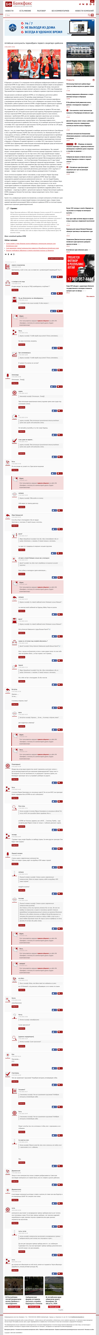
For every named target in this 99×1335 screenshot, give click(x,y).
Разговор (41, 11)
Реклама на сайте (89, 1329)
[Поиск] (89, 15)
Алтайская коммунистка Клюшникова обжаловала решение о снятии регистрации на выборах (80, 136)
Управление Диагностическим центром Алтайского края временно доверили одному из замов (78, 241)
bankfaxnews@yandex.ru (77, 1317)
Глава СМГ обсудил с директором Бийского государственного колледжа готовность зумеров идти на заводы (80, 288)
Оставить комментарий (56, 258)
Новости (9, 11)
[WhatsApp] (14, 254)
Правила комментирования (46, 1329)
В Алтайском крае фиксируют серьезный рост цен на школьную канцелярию (77, 169)
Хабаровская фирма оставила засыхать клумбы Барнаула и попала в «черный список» (78, 159)
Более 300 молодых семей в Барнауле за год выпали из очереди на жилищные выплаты (79, 210)
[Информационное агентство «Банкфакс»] (19, 4)
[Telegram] (80, 4)
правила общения (43, 321)
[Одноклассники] (93, 4)
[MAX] (90, 4)
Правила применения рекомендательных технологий (69, 1329)
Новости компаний (84, 11)
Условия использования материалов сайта (27, 1329)
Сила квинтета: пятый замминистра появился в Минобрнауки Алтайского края (32, 248)
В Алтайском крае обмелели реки (77, 250)
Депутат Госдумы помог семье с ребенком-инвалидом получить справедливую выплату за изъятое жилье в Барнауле (80, 123)
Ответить (15, 273)
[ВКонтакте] (83, 4)
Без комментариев (60, 11)
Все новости (90, 296)
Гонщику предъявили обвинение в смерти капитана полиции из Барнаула (30, 250)
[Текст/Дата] (92, 15)
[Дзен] (87, 4)
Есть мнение (25, 11)
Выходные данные (10, 1329)
